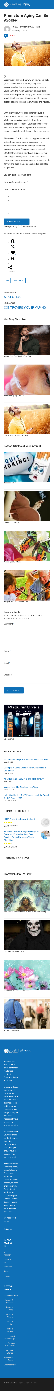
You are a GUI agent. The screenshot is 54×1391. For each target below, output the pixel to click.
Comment (9, 624)
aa (8, 280)
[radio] (29, 196)
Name (7, 651)
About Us (8, 1267)
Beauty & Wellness (9, 1301)
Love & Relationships (9, 1337)
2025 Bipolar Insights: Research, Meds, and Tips (26, 759)
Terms (7, 1271)
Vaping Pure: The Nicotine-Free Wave (21, 787)
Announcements (11, 1295)
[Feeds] (17, 1229)
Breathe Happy (9, 1308)
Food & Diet (10, 1323)
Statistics (12, 297)
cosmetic (19, 280)
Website (8, 675)
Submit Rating (13, 221)
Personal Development (9, 1344)
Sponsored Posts (8, 1359)
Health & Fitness (9, 1330)
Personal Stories (9, 1351)
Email (7, 663)
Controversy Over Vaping (25, 307)
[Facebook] (14, 1229)
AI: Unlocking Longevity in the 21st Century (24, 779)
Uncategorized (10, 1365)
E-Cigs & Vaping (9, 1315)
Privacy (7, 1276)
